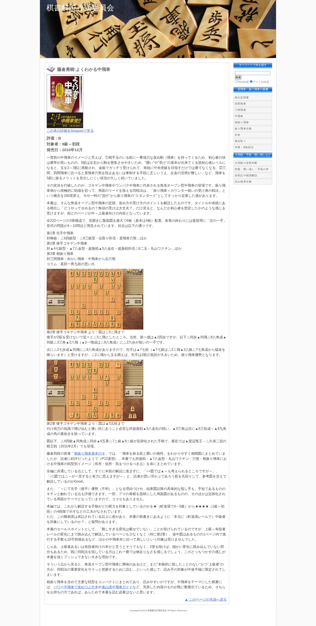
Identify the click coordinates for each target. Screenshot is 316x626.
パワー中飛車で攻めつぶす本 (76, 587)
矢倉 (237, 134)
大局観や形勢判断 (246, 162)
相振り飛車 (242, 122)
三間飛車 (240, 109)
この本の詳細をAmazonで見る (70, 130)
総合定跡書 (242, 97)
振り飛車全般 (243, 128)
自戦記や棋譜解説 (246, 175)
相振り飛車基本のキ (89, 453)
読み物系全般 (243, 181)
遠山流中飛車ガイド (117, 587)
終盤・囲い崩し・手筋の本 (252, 169)
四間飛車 (240, 103)
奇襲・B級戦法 (244, 147)
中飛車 (239, 116)
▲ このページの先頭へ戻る (206, 599)
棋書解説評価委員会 (80, 7)
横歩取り (240, 141)
